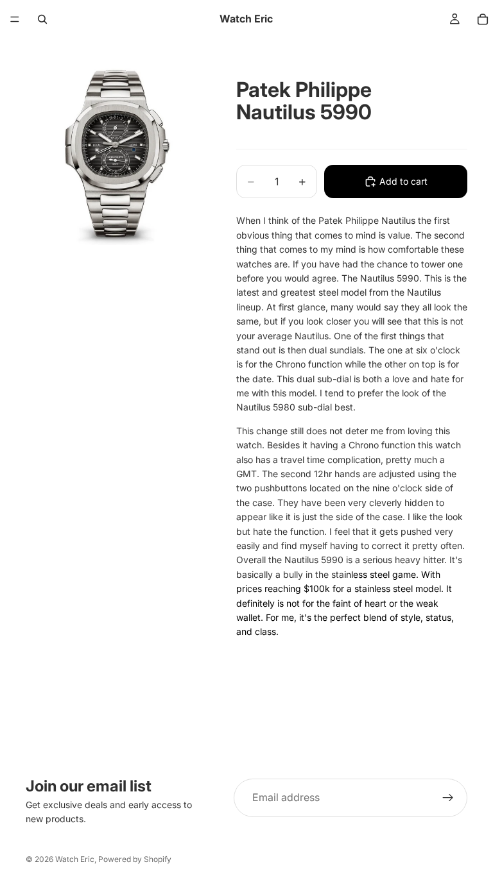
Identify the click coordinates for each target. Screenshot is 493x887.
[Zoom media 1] (115, 155)
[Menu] (15, 19)
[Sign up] (448, 797)
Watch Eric (74, 859)
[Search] (42, 19)
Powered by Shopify (134, 859)
